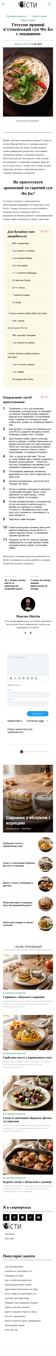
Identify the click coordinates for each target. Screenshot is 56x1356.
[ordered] (28, 678)
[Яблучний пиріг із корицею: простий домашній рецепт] (45, 904)
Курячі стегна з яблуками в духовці (27, 1181)
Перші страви (28, 20)
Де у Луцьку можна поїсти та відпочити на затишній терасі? (14, 584)
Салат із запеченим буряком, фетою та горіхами (19, 864)
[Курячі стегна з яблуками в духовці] (45, 884)
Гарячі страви (39, 16)
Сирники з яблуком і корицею (24, 997)
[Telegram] (22, 1217)
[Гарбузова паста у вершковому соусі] (45, 844)
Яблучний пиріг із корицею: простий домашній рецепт (18, 904)
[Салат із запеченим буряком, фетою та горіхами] (45, 864)
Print (46, 231)
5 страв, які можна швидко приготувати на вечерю (40, 584)
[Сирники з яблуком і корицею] (28, 798)
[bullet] (32, 678)
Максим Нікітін (22, 44)
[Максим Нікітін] (28, 604)
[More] (51, 127)
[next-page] (48, 770)
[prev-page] (42, 770)
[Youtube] (38, 1217)
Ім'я (10, 690)
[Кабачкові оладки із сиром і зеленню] (45, 923)
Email (11, 699)
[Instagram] (31, 632)
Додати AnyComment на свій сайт (36, 751)
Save (45, 127)
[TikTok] (30, 1217)
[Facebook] (25, 632)
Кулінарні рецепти (16, 16)
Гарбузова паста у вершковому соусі (13, 844)
